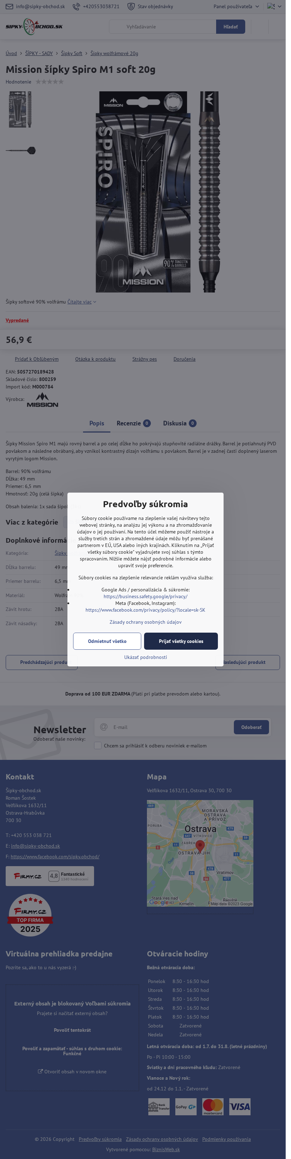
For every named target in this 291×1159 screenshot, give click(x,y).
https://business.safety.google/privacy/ (145, 596)
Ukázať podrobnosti (145, 657)
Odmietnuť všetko (107, 641)
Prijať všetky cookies (181, 641)
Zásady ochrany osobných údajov (146, 622)
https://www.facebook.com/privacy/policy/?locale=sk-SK (145, 610)
